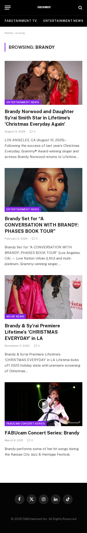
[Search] (79, 7)
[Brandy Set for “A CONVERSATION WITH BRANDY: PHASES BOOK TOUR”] (43, 190)
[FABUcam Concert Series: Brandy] (43, 404)
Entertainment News (22, 102)
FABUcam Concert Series (25, 423)
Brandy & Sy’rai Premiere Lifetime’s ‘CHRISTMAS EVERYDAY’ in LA (32, 332)
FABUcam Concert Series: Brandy (42, 433)
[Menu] (8, 7)
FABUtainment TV (21, 21)
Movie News (15, 316)
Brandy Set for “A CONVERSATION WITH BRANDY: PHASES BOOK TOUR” (42, 225)
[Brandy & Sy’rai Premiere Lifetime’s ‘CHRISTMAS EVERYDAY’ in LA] (43, 297)
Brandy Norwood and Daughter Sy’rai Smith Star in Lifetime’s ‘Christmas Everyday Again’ (39, 118)
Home (9, 33)
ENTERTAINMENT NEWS (63, 21)
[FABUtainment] (43, 7)
